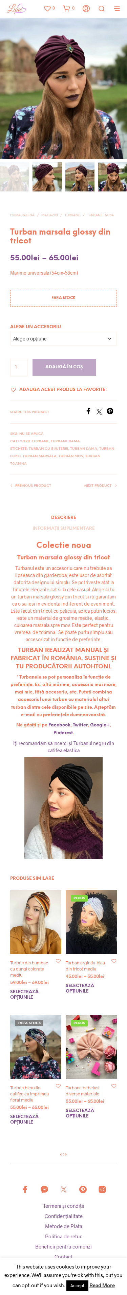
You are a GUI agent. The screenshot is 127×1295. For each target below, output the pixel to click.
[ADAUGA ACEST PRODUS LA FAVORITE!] (58, 961)
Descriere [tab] (63, 518)
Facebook (59, 725)
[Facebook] (91, 412)
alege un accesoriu (35, 327)
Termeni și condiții (63, 1206)
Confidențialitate (64, 1216)
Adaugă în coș (64, 367)
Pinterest (63, 733)
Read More (102, 1285)
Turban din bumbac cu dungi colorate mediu (29, 969)
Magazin (49, 215)
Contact (63, 1257)
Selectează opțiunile (24, 995)
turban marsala (40, 456)
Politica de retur (63, 1236)
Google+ (100, 725)
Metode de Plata (63, 1226)
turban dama (83, 449)
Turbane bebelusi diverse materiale (82, 1090)
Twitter (80, 725)
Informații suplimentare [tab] (64, 528)
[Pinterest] (112, 412)
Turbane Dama (100, 215)
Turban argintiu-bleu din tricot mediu (85, 966)
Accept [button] (77, 1285)
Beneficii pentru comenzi (63, 1246)
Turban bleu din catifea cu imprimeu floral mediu (29, 1094)
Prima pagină (22, 215)
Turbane (72, 215)
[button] (49, 8)
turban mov (71, 456)
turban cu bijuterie (48, 449)
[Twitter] (102, 412)
